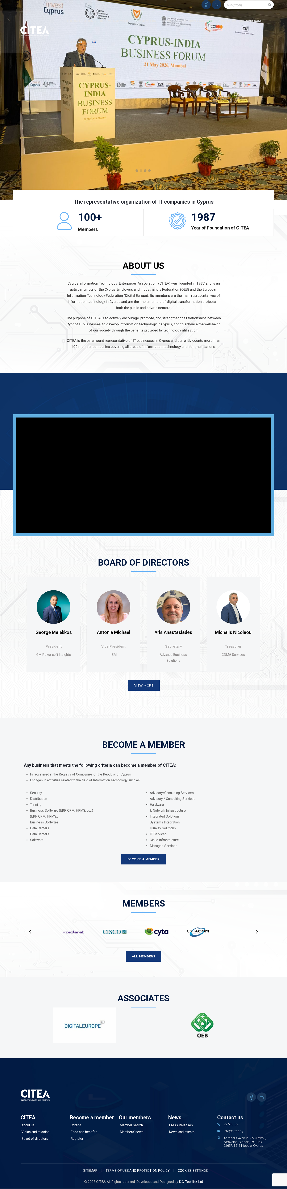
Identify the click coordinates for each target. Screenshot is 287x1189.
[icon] (206, 4)
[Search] (270, 5)
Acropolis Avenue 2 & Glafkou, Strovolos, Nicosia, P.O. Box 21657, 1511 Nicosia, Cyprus (245, 1142)
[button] (30, 932)
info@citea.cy (233, 1131)
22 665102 (231, 1124)
